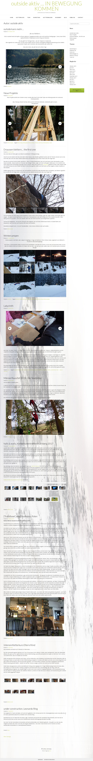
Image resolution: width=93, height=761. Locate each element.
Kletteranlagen (47, 17)
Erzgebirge (32, 299)
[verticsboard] (7, 488)
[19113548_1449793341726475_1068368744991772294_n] (23, 691)
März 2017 (72, 83)
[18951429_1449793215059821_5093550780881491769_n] (23, 680)
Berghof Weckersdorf (18, 370)
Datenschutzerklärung (49, 759)
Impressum (40, 759)
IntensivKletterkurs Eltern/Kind (19, 645)
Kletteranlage (20, 142)
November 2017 (73, 76)
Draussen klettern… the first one (20, 149)
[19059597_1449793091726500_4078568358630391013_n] (55, 680)
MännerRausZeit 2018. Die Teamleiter (23, 378)
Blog (65, 17)
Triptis (50, 142)
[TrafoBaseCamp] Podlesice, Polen (20, 516)
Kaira (50, 750)
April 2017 (72, 81)
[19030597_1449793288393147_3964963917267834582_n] (39, 680)
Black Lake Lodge (26, 299)
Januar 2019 (72, 71)
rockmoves (40, 142)
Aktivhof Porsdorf (19, 299)
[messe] (55, 499)
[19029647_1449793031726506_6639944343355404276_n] (47, 680)
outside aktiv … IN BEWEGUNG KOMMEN (46, 6)
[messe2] (39, 499)
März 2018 (72, 74)
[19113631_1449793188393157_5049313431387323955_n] (62, 680)
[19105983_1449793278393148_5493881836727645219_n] (15, 691)
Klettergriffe (25, 142)
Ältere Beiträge (7, 736)
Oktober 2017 (73, 78)
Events (71, 52)
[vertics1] (23, 499)
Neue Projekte (11, 93)
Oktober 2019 (73, 66)
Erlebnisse (9, 86)
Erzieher (24, 370)
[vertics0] (31, 499)
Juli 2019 (72, 67)
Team (28, 17)
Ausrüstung (36, 17)
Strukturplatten (46, 142)
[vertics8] (31, 488)
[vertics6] (47, 488)
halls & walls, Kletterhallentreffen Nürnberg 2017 (28, 443)
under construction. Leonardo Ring (21, 708)
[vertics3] (7, 499)
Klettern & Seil (20, 17)
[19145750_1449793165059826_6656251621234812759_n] (15, 680)
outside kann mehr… (14, 29)
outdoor (48, 370)
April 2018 (72, 73)
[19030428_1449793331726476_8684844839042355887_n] (31, 691)
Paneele (36, 142)
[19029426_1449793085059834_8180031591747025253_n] (7, 680)
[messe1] (47, 499)
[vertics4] (62, 488)
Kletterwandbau (31, 142)
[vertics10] (15, 488)
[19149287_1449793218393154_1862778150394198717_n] (7, 691)
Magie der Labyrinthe (42, 370)
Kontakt (80, 17)
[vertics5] (55, 488)
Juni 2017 (72, 79)
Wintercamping (46, 299)
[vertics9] (23, 488)
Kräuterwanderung (30, 370)
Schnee (41, 299)
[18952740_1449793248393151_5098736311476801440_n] (31, 680)
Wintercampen (11, 235)
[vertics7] (39, 488)
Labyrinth (8, 305)
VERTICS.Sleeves (35, 466)
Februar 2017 (73, 84)
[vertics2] (15, 499)
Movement (58, 17)
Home (11, 17)
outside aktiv (37, 299)
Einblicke (72, 17)
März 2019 (72, 69)
